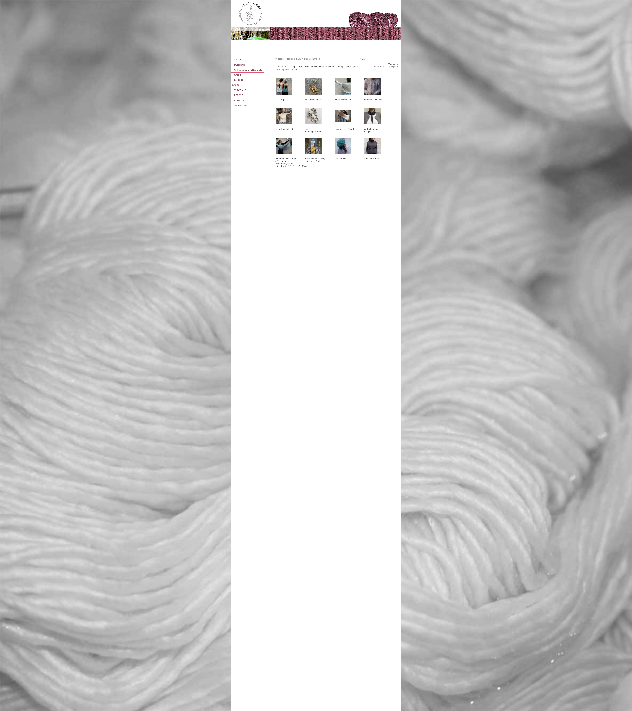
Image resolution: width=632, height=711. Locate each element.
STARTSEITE (241, 105)
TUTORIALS (240, 90)
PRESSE (238, 95)
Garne (294, 69)
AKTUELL (239, 59)
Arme (300, 67)
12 (298, 166)
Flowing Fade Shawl (344, 129)
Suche (363, 59)
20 (391, 66)
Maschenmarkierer (314, 99)
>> (307, 166)
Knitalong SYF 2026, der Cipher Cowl (315, 160)
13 (301, 166)
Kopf (294, 67)
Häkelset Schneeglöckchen (313, 130)
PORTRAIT (239, 65)
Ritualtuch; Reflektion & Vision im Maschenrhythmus (285, 161)
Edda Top (279, 99)
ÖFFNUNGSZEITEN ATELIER (248, 70)
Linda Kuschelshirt (284, 129)
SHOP (237, 85)
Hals (307, 67)
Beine (321, 67)
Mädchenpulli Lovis (373, 99)
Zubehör (347, 67)
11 (296, 166)
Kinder (339, 67)
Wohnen (330, 67)
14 (304, 166)
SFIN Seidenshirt (343, 99)
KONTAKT (239, 100)
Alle (396, 66)
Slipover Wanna (371, 159)
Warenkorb (393, 64)
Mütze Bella (340, 159)
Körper (314, 67)
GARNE (238, 75)
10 (293, 166)
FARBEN (238, 80)
